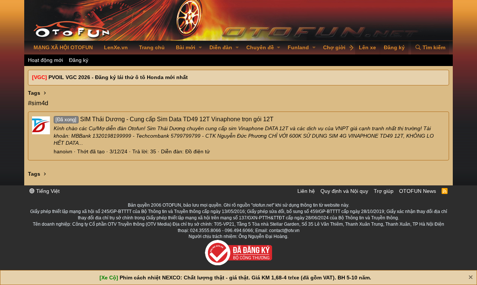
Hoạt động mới (45, 60)
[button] (200, 47)
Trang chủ (152, 47)
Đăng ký (78, 60)
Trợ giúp (384, 191)
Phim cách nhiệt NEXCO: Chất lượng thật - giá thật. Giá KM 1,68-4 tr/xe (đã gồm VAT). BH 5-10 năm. (245, 278)
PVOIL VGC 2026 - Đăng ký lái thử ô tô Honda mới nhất (118, 77)
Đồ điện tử (197, 151)
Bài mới (185, 47)
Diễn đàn (220, 47)
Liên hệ (306, 191)
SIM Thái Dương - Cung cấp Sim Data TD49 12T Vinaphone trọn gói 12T (164, 119)
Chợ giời (334, 47)
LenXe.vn (116, 47)
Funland (298, 47)
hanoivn (63, 151)
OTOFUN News (417, 191)
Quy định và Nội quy (344, 191)
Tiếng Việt (47, 191)
